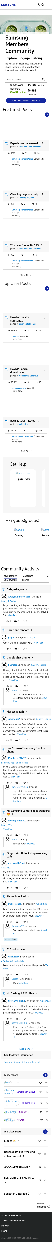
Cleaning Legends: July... (25, 194)
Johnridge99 (14, 719)
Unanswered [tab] (10, 580)
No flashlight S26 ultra (20, 993)
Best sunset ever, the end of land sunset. (19, 1154)
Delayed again (15, 589)
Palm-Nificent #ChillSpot (19, 1178)
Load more (24, 1049)
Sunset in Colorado (15, 1193)
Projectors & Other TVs (28, 376)
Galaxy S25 (6, 825)
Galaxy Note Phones (27, 324)
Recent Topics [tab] (10, 576)
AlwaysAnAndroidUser (19, 596)
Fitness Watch (15, 711)
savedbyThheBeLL (17, 820)
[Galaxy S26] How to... (23, 421)
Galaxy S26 (41, 904)
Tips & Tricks (23, 479)
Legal (4, 1231)
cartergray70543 (20, 787)
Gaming (19, 535)
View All (24, 275)
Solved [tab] (25, 580)
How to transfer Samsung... (19, 318)
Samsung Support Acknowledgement (22, 1062)
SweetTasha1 (14, 904)
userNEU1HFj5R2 (16, 1000)
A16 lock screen (16, 949)
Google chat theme (18, 657)
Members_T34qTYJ (17, 758)
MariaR (15, 336)
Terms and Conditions (13, 1221)
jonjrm (11, 637)
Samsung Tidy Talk (26, 197)
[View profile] (4, 597)
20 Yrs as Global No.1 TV (24, 245)
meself (15, 690)
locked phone (10, 939)
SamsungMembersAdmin (22, 159)
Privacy (5, 1226)
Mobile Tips (23, 424)
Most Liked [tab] (28, 576)
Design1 (15, 978)
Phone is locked (16, 896)
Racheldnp (13, 665)
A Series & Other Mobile (12, 961)
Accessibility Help (11, 1215)
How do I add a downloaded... (19, 370)
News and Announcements (30, 147)
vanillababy (13, 956)
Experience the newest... (25, 143)
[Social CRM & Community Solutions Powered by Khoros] (43, 1206)
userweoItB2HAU (16, 863)
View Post (12, 615)
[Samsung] (8, 4)
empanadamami (19, 388)
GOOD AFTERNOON (16, 1167)
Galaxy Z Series (8, 601)
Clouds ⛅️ (10, 1141)
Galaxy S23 (32, 637)
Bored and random (18, 630)
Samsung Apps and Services (14, 762)
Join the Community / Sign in (26, 100)
